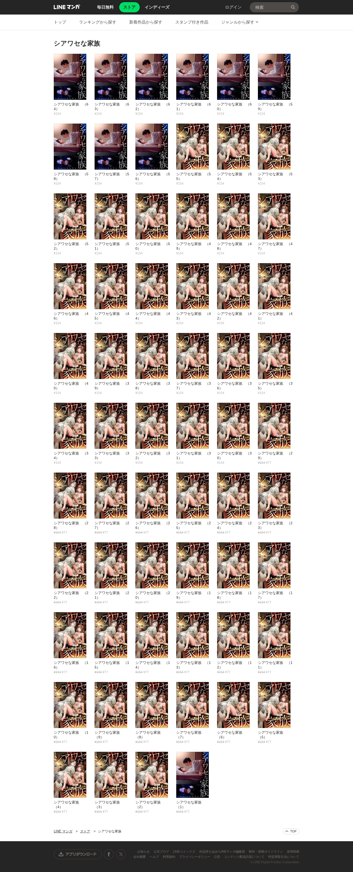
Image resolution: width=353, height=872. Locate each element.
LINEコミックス (184, 851)
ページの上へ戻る (291, 831)
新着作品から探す (145, 22)
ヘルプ (155, 857)
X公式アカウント (121, 854)
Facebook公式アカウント (109, 854)
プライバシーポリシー (195, 857)
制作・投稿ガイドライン (266, 851)
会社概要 (140, 857)
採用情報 (293, 851)
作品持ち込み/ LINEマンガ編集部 (222, 851)
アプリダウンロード (78, 854)
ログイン (233, 7)
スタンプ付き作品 (191, 22)
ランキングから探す (97, 22)
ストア (85, 831)
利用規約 (169, 857)
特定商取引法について (283, 857)
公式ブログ (162, 851)
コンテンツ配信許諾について (244, 857)
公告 (217, 857)
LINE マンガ (67, 6)
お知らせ (143, 851)
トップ (60, 22)
